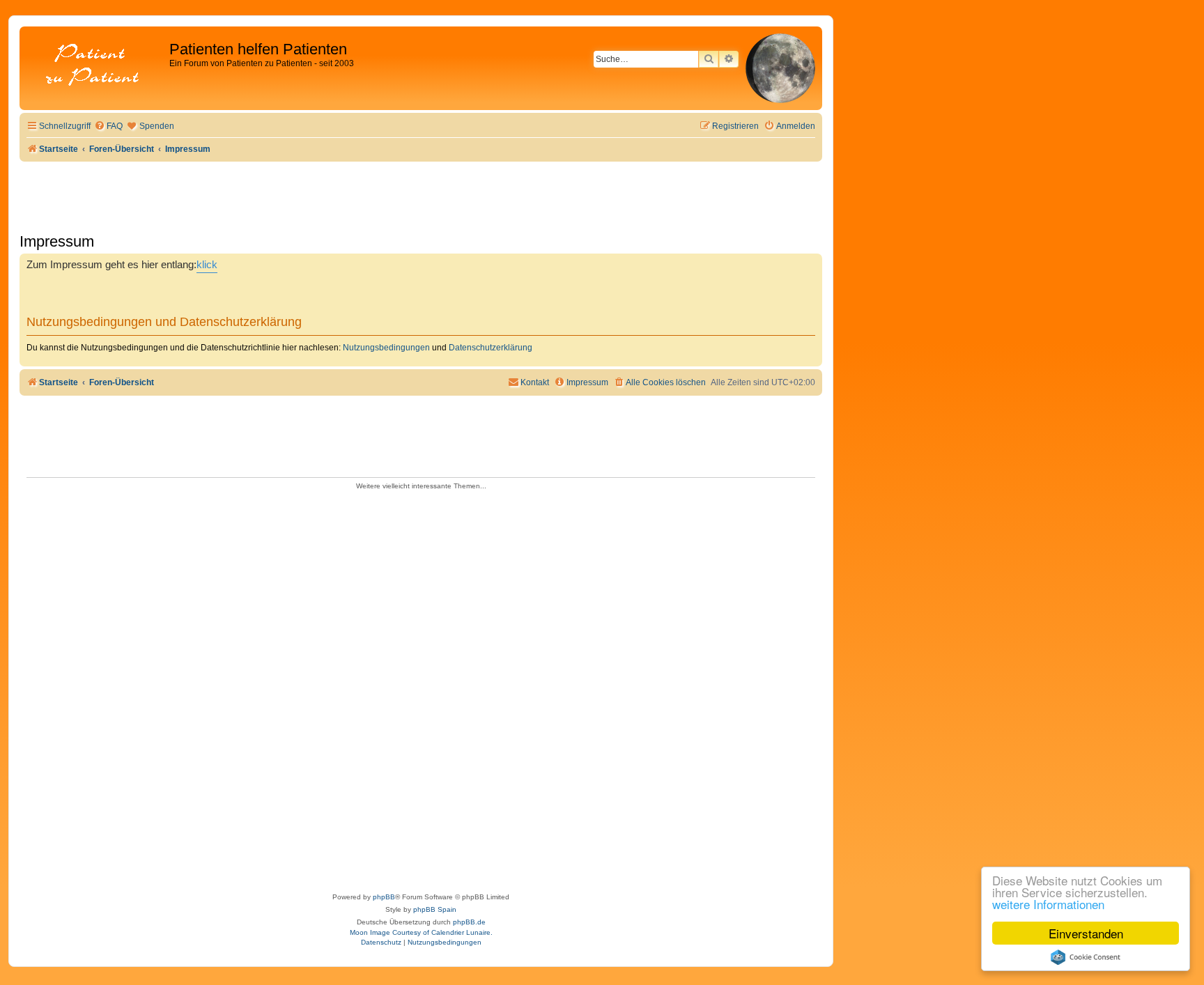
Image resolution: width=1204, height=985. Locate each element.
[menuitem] (108, 126)
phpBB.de (469, 922)
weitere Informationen (1048, 904)
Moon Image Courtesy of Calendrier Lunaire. (421, 932)
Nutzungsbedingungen (386, 347)
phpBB (384, 897)
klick (206, 264)
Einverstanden (1086, 933)
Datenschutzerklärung (490, 347)
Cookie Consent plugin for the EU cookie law (1085, 957)
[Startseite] (96, 66)
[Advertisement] (420, 687)
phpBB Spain (434, 909)
